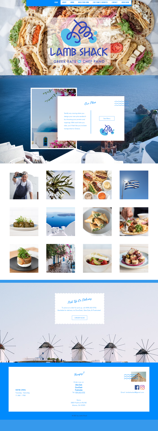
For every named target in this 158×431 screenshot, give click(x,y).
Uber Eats (78, 385)
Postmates (78, 390)
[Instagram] (142, 387)
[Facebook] (137, 387)
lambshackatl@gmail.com (135, 392)
